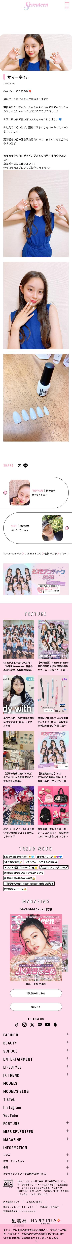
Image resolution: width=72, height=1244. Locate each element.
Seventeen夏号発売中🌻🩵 (19, 856)
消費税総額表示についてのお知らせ (19, 1211)
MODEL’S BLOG (33, 553)
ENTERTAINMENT (18, 1059)
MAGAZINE (12, 1139)
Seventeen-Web (12, 553)
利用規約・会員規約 (49, 1206)
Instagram (12, 1107)
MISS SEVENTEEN (18, 1131)
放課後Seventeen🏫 (15, 889)
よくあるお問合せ (34, 1202)
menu (67, 8)
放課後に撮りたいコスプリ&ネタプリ (23, 872)
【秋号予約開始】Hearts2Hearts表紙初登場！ (29, 883)
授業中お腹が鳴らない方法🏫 (19, 878)
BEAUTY (10, 1043)
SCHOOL (10, 1051)
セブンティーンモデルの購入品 (41, 862)
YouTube (10, 1115)
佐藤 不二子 (50, 553)
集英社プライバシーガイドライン (18, 1206)
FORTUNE (11, 1123)
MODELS (10, 1083)
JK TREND (11, 1075)
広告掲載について (11, 1202)
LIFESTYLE (12, 1067)
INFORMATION (15, 1148)
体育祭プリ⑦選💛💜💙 (49, 856)
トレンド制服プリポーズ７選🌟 (20, 867)
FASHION (10, 1035)
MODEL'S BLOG (16, 1091)
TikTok (9, 1099)
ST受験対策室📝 (13, 862)
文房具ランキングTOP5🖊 (54, 867)
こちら (54, 1237)
